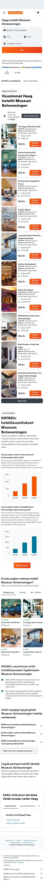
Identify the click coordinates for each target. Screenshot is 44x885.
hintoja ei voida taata (17, 862)
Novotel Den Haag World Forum (29, 182)
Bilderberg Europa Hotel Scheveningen (28, 317)
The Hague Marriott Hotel (29, 126)
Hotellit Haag (27, 843)
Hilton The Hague (25, 290)
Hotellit (18, 840)
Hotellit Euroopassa (30, 840)
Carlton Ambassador (27, 264)
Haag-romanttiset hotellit (15, 823)
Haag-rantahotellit (13, 820)
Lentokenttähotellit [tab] (27, 806)
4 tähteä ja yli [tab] (8, 592)
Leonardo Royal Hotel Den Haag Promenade (29, 236)
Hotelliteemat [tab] (10, 806)
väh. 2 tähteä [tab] (35, 592)
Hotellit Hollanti (15, 843)
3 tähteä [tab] (22, 592)
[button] (4, 12)
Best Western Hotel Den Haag (28, 345)
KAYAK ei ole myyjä (11, 869)
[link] (22, 565)
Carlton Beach (24, 209)
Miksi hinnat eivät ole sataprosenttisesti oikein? (19, 878)
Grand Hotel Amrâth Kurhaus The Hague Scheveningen (27, 154)
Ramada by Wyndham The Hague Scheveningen (29, 374)
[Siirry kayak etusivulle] (15, 12)
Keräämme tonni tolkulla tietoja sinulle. (19, 873)
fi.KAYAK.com (9, 840)
